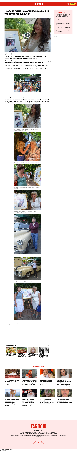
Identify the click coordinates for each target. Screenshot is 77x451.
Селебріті (21, 7)
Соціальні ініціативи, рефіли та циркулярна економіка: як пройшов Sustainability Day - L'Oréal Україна (63, 29)
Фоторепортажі (60, 12)
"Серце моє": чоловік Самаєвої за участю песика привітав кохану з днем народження (47, 401)
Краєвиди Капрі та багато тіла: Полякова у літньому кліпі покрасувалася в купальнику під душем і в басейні (12, 402)
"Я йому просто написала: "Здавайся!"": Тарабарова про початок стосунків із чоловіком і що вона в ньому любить (29, 383)
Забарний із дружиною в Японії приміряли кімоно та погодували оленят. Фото (46, 382)
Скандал (25, 7)
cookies (11, 449)
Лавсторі (44, 7)
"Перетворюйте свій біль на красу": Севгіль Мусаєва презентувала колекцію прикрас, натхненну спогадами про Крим (63, 17)
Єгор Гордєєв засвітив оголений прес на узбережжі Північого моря (64, 401)
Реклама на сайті (26, 438)
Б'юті (33, 7)
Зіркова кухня (38, 7)
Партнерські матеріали (43, 438)
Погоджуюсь (3, 450)
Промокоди (51, 438)
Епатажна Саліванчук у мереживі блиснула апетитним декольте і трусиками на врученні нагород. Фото (28, 402)
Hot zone (49, 7)
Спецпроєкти (55, 7)
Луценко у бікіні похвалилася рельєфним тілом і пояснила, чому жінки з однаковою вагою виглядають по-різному (64, 383)
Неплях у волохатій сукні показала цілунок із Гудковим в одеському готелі (12, 382)
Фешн (29, 7)
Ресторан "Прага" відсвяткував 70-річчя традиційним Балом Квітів (63, 23)
